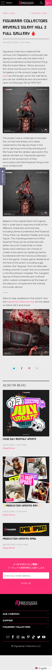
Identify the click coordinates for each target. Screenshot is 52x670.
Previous (35, 13)
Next (45, 13)
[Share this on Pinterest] (29, 368)
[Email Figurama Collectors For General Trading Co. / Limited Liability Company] (8, 637)
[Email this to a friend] (37, 368)
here (5, 75)
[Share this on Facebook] (22, 368)
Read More (9, 448)
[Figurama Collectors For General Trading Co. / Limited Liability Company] (26, 3)
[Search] (41, 3)
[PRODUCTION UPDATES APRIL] (26, 529)
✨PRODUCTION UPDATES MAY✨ (22, 505)
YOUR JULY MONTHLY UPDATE (19, 439)
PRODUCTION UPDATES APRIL (19, 538)
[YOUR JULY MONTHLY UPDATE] (26, 413)
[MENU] (1, 3)
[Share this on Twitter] (14, 368)
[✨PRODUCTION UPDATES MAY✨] (26, 479)
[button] (43, 668)
